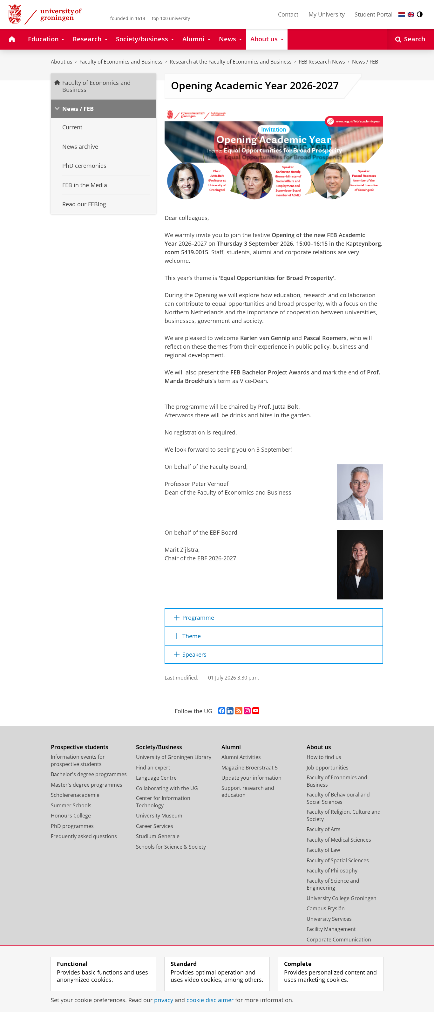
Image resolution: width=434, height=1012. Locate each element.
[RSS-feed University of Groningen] (238, 711)
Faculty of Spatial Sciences (338, 860)
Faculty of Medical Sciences (339, 839)
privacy (163, 1000)
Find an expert (153, 767)
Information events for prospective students (78, 760)
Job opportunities (328, 767)
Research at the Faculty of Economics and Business (231, 61)
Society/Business (159, 747)
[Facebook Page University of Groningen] (221, 711)
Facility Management (331, 929)
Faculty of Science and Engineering (333, 884)
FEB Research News (322, 61)
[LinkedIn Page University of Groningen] (230, 711)
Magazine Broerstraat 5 (249, 767)
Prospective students (79, 747)
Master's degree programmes (86, 784)
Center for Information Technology (163, 802)
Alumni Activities (241, 757)
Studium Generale (158, 836)
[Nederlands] (401, 14)
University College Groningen (341, 898)
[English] (411, 14)
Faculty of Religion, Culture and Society (344, 815)
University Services (329, 918)
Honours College (71, 815)
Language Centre (156, 777)
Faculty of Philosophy (332, 870)
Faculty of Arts (324, 829)
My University (327, 14)
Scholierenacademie (75, 794)
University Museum (159, 815)
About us (61, 61)
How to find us (324, 757)
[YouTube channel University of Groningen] (255, 711)
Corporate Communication (339, 939)
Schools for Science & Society (171, 846)
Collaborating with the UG (167, 788)
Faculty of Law (323, 849)
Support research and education (247, 791)
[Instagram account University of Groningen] (247, 711)
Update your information (251, 777)
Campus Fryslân (326, 908)
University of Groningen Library (173, 757)
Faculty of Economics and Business (121, 61)
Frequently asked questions (84, 836)
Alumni (231, 747)
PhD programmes (72, 826)
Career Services (154, 826)
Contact (288, 14)
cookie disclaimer (210, 1000)
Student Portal (374, 14)
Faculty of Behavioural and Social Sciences (338, 798)
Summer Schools (71, 805)
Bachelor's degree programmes (89, 774)
